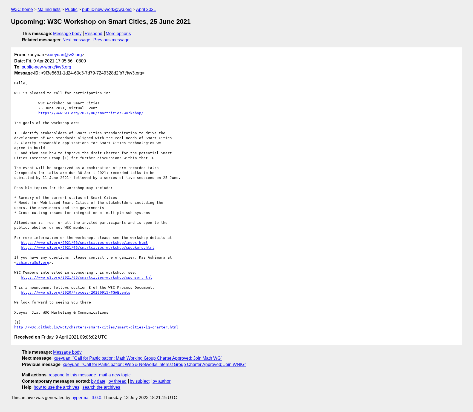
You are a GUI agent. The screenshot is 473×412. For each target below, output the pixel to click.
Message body (67, 33)
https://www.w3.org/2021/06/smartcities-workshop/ (90, 113)
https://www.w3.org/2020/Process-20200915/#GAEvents (75, 292)
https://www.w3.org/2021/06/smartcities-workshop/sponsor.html (86, 277)
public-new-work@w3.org (107, 9)
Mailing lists (49, 9)
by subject (139, 381)
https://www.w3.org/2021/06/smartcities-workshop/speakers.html (87, 247)
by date (98, 381)
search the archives (101, 387)
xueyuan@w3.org (65, 54)
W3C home (22, 9)
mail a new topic (115, 375)
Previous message (111, 40)
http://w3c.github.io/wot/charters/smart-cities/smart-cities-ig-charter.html (96, 327)
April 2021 (146, 9)
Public (71, 9)
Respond (93, 33)
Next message (76, 40)
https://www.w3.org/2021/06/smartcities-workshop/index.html (84, 243)
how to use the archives (56, 387)
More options (118, 33)
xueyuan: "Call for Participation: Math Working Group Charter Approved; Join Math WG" (138, 358)
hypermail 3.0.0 (86, 397)
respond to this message (72, 375)
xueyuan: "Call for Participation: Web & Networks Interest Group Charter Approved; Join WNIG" (154, 364)
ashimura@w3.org (32, 263)
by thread (117, 381)
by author (161, 381)
